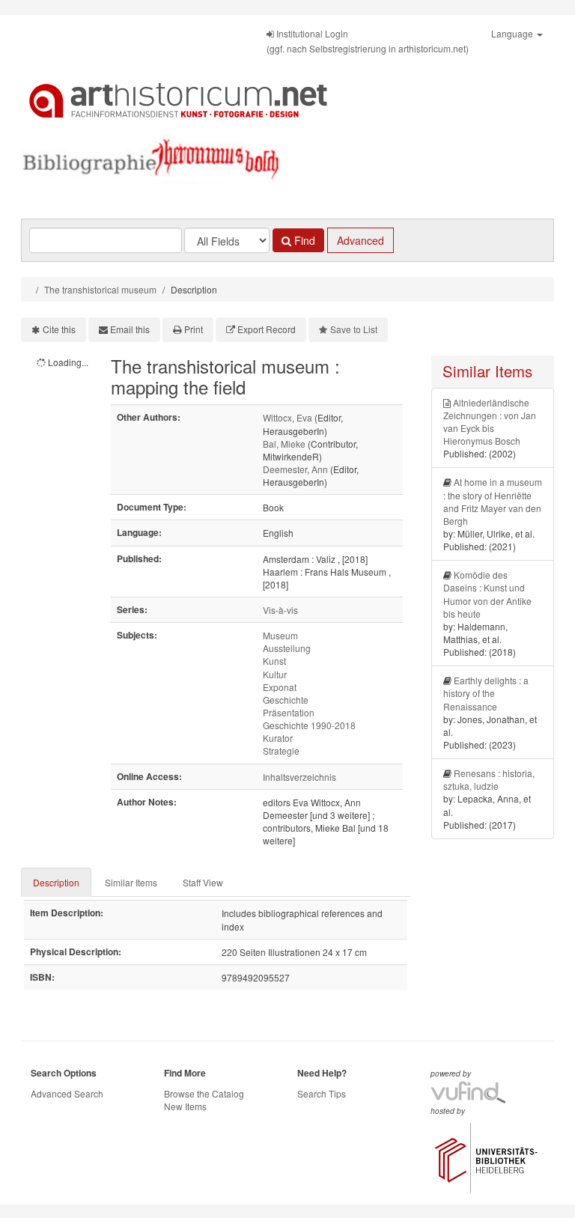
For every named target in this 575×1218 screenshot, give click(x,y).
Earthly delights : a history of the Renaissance (486, 693)
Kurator (278, 737)
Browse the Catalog (204, 1093)
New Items (185, 1106)
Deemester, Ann (295, 469)
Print (193, 329)
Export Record (266, 329)
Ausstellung (287, 648)
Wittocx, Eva (287, 417)
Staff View (203, 882)
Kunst (274, 660)
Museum (280, 635)
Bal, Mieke (284, 443)
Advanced (360, 240)
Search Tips (321, 1093)
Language (513, 33)
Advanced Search (67, 1093)
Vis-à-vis (280, 609)
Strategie (281, 750)
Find (303, 240)
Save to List (353, 329)
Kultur (275, 674)
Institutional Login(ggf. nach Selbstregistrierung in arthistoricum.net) (368, 41)
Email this (130, 329)
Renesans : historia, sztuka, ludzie (489, 779)
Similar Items (131, 882)
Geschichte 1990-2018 (309, 725)
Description (56, 882)
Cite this (59, 329)
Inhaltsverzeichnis (299, 776)
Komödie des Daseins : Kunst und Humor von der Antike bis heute (487, 593)
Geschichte (285, 699)
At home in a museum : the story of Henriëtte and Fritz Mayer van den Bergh (492, 500)
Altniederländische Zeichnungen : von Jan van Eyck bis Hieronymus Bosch (489, 421)
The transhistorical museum (100, 289)
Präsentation (288, 712)
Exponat (279, 686)
